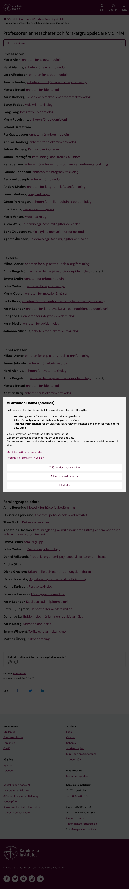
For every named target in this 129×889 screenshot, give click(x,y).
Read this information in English (25, 457)
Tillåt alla (64, 485)
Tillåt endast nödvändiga (64, 467)
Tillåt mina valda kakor (64, 476)
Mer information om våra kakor (25, 452)
